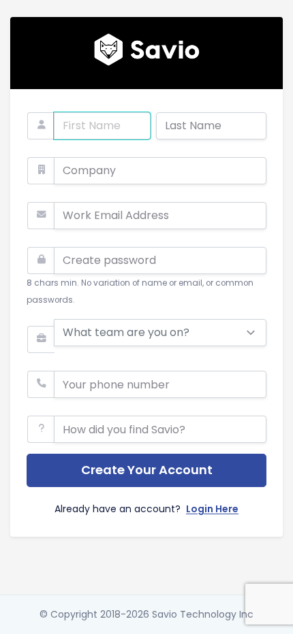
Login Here (212, 509)
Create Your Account (147, 469)
